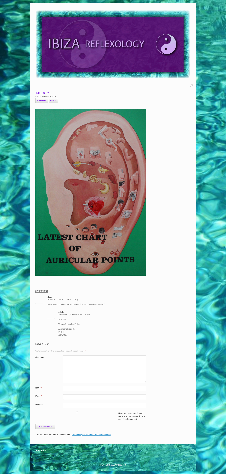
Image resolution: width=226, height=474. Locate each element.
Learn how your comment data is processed (91, 434)
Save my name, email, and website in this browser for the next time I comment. (131, 416)
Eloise (49, 296)
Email (38, 396)
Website (39, 404)
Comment (39, 357)
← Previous (41, 100)
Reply (76, 299)
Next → (53, 100)
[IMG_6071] (90, 274)
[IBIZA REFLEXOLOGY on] (39, 457)
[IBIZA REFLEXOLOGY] (113, 44)
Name (38, 387)
